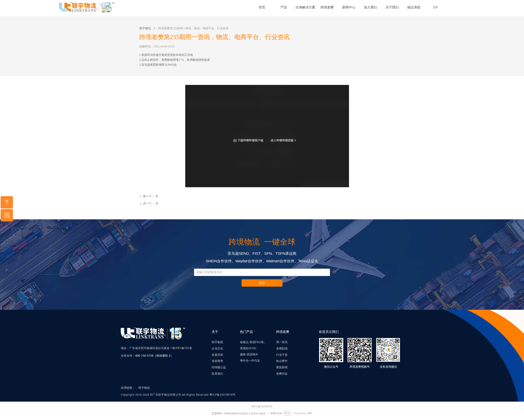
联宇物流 (145, 28)
